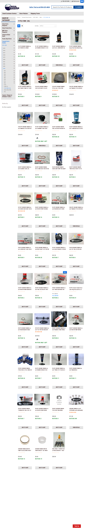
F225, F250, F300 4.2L (7, 90)
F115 (5, 84)
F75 (4, 81)
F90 (4, 83)
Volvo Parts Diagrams (5, 24)
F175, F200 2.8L (7, 88)
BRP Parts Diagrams (5, 31)
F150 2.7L (6, 86)
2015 (4, 48)
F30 (4, 72)
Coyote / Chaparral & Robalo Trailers (7, 95)
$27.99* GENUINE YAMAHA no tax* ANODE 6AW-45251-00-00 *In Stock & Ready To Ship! (25, 209)
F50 (4, 76)
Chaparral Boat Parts (6, 35)
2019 (4, 57)
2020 (4, 59)
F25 (4, 70)
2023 (4, 66)
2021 (4, 61)
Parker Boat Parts (7, 39)
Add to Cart (25, 65)
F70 (4, 79)
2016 (4, 50)
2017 (4, 52)
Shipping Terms (35, 13)
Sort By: (37, 25)
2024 (4, 68)
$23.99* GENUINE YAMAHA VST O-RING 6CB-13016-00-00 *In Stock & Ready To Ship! (42, 169)
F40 (4, 74)
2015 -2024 (4, 45)
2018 (4, 55)
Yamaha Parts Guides (5, 42)
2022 (4, 64)
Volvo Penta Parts (7, 28)
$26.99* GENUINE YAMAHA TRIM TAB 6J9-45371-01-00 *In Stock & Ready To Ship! (75, 169)
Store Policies (23, 13)
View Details (59, 65)
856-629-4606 (66, 1)
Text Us (76, 526)
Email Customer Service (9, 13)
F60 (4, 77)
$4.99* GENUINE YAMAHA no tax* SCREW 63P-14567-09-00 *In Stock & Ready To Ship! (24, 249)
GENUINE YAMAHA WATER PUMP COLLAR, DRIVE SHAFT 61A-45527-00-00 (24, 450)
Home (18, 17)
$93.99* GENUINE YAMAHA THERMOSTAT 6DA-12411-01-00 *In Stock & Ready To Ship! (25, 410)
